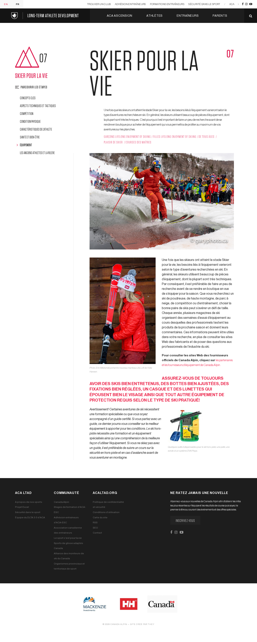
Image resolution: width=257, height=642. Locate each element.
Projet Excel (22, 507)
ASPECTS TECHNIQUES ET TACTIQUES (38, 106)
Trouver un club (99, 4)
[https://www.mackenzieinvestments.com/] (95, 603)
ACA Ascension (119, 15)
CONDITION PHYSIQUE (30, 122)
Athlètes (154, 15)
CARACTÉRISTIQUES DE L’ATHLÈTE (36, 129)
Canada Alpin (61, 502)
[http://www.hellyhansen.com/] (129, 603)
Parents (220, 15)
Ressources (167, 30)
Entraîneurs (188, 15)
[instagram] (246, 4)
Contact (97, 533)
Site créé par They (142, 624)
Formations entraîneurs (167, 4)
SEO (95, 527)
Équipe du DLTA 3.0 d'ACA (30, 517)
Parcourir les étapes (34, 87)
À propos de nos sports (28, 502)
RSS (95, 522)
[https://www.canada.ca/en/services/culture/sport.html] (162, 603)
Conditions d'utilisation (106, 512)
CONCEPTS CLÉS (28, 98)
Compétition (26, 114)
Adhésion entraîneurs (130, 4)
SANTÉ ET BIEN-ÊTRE (30, 137)
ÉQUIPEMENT (26, 145)
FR (17, 4)
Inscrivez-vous (185, 521)
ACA (231, 4)
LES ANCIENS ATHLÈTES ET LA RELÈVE (37, 153)
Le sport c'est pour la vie (68, 538)
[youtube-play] (251, 4)
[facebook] (242, 4)
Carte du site (100, 517)
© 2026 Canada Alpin (115, 624)
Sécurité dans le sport (204, 4)
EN (6, 4)
